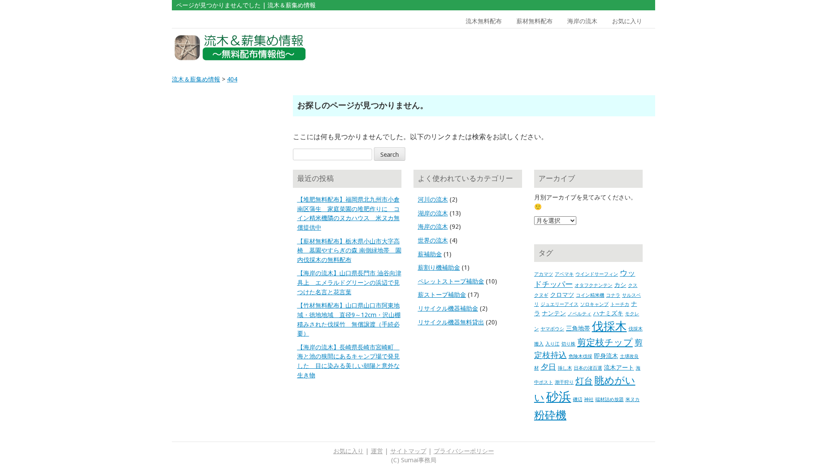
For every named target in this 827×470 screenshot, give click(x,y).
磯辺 (577, 399)
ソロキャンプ (594, 304)
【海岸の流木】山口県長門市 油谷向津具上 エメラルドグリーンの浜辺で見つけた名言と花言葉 (349, 282)
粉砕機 (550, 414)
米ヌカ (632, 399)
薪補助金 (430, 254)
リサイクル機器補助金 (448, 308)
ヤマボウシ (552, 329)
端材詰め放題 (609, 399)
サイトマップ (408, 451)
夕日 (548, 367)
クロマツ (562, 294)
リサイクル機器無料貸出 (451, 322)
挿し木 (565, 368)
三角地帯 (578, 328)
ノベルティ (579, 314)
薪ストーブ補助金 (442, 294)
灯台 (584, 381)
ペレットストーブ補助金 (451, 281)
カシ (620, 284)
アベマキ (564, 274)
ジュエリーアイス (559, 304)
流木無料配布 (484, 21)
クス (632, 285)
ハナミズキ (608, 313)
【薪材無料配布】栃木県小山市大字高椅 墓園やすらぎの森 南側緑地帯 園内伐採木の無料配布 (349, 250)
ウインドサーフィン (596, 274)
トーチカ (619, 304)
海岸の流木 (582, 21)
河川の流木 (433, 199)
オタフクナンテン (593, 285)
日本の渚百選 (588, 368)
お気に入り (627, 21)
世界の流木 (433, 240)
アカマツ (543, 274)
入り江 (552, 344)
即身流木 (606, 355)
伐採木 (609, 326)
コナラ (613, 295)
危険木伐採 (580, 356)
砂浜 (558, 396)
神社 (589, 399)
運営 (377, 451)
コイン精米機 (590, 295)
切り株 (568, 344)
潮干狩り (564, 382)
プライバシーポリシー (464, 451)
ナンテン (554, 313)
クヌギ (541, 295)
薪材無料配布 (534, 21)
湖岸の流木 (433, 213)
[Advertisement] (593, 47)
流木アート (619, 367)
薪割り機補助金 (439, 267)
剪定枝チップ (605, 342)
